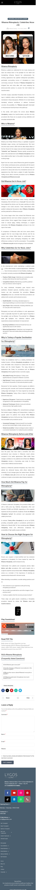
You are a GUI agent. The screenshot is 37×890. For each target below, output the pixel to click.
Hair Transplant (4, 823)
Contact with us (19, 611)
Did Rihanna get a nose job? (12, 664)
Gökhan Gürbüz (13, 28)
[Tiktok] (8, 799)
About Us (3, 863)
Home (2, 861)
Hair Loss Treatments (3, 832)
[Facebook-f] (8, 793)
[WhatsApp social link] (16, 690)
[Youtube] (14, 793)
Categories (11, 18)
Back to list (17, 698)
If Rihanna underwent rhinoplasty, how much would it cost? (16, 677)
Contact (2, 869)
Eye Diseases (4, 856)
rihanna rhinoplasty (8, 685)
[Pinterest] (27, 793)
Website (3, 748)
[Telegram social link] (20, 690)
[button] (17, 664)
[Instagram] (21, 793)
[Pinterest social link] (11, 690)
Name (3, 734)
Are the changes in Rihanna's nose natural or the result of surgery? (17, 668)
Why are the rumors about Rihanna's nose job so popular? (17, 673)
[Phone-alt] (27, 799)
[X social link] (7, 690)
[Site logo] (18, 2)
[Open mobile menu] (2, 2)
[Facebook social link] (3, 690)
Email (3, 741)
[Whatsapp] (21, 799)
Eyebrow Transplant (5, 828)
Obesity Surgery (4, 838)
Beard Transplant (4, 826)
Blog (2, 866)
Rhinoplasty (3, 843)
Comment (4, 714)
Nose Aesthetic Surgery (21, 18)
